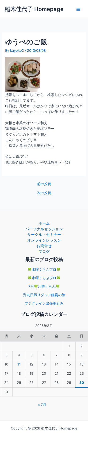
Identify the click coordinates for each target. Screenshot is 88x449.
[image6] (22, 74)
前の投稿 (44, 184)
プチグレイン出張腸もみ (44, 303)
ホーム (44, 223)
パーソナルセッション (44, 228)
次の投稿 (44, 193)
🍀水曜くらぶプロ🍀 (44, 269)
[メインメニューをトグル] (78, 9)
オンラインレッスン (44, 240)
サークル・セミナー (44, 234)
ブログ (44, 251)
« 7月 (42, 405)
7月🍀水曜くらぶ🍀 (44, 286)
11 (19, 364)
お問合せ (44, 245)
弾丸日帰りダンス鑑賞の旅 (44, 295)
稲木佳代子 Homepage (34, 9)
